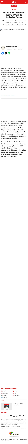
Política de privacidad (16, 426)
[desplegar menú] (2, 2)
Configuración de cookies (14, 428)
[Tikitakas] (14, 6)
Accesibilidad (23, 428)
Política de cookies (4, 428)
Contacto (3, 426)
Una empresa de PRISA (14, 433)
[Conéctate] (26, 2)
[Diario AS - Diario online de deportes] (14, 2)
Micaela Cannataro (11, 46)
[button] (14, 436)
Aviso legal (8, 426)
